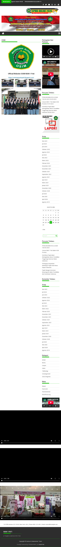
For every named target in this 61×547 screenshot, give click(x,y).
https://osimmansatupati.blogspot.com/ (21, 77)
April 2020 (45, 199)
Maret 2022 (45, 160)
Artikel (44, 360)
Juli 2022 (44, 155)
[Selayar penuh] (58, 56)
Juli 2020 (44, 193)
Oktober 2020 (46, 191)
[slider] (50, 56)
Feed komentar (46, 391)
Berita (43, 362)
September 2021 (46, 174)
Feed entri (45, 389)
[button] (51, 52)
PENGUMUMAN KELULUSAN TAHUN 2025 (22, 1)
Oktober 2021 (46, 171)
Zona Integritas (46, 376)
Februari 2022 (46, 163)
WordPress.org (46, 394)
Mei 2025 (44, 141)
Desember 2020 (46, 188)
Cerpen (44, 365)
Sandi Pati (41, 544)
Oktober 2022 (46, 149)
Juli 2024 (44, 144)
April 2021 (45, 180)
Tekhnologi (45, 371)
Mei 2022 (44, 157)
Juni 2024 (44, 146)
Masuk (44, 386)
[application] (50, 51)
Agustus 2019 (46, 202)
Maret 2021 (45, 182)
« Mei (43, 229)
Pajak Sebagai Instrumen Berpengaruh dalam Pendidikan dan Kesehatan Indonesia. (50, 272)
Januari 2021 (45, 185)
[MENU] (59, 33)
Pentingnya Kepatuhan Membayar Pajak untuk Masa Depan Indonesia (50, 265)
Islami (43, 368)
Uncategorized (46, 374)
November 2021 (46, 169)
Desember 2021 (46, 166)
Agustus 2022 (46, 152)
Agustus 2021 (46, 177)
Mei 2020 (44, 196)
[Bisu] (55, 56)
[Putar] (44, 56)
